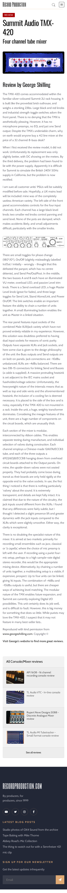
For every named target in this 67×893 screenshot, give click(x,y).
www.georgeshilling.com (18, 634)
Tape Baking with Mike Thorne (21, 835)
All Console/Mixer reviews (24, 661)
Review (8, 15)
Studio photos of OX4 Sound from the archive (30, 829)
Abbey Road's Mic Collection (20, 841)
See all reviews (33, 752)
